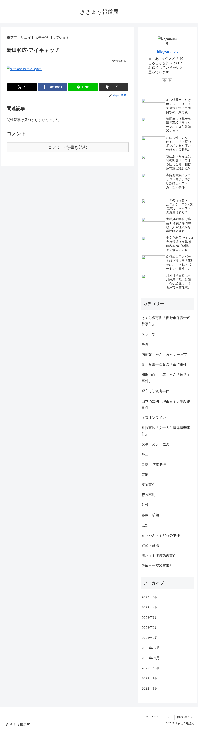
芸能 (145, 475)
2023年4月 (150, 607)
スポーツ (148, 334)
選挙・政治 (150, 545)
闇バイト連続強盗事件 (159, 556)
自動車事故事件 (154, 464)
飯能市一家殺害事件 (157, 566)
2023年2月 (150, 628)
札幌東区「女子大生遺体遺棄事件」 (166, 431)
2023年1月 (150, 638)
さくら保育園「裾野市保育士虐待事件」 (166, 321)
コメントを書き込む (68, 147)
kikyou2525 (167, 52)
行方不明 (148, 495)
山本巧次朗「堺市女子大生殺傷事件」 (166, 404)
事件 (145, 344)
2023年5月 (150, 597)
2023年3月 (150, 618)
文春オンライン (154, 418)
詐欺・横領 (150, 515)
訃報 (145, 505)
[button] (113, 87)
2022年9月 (150, 678)
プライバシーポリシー (158, 717)
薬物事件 (148, 485)
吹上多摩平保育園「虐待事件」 (166, 365)
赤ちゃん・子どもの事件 (161, 535)
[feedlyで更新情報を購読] (164, 80)
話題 (145, 525)
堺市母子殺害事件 (155, 391)
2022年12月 (151, 648)
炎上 (145, 454)
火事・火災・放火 (155, 444)
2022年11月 (151, 658)
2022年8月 (150, 688)
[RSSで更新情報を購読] (170, 80)
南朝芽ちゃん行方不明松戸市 (164, 354)
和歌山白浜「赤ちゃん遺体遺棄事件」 (166, 378)
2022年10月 (151, 668)
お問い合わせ (185, 717)
